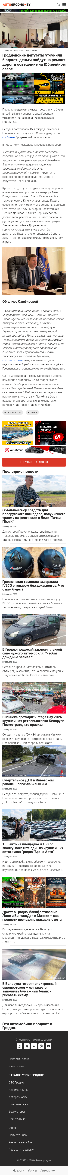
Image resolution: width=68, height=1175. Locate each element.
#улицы (32, 412)
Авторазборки (18, 1097)
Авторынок (47, 1170)
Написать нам (18, 1135)
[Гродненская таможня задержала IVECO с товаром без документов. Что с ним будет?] (34, 562)
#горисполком (12, 412)
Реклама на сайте (20, 1142)
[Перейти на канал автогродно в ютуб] (48, 1046)
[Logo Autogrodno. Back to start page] (16, 4)
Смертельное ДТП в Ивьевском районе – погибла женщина (28, 782)
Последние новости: (21, 471)
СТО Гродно (16, 1082)
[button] (58, 4)
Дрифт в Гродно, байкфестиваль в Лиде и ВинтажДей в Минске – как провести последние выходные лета (32, 916)
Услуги (32, 1170)
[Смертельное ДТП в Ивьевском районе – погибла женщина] (34, 760)
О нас (12, 1127)
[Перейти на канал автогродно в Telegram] (27, 1046)
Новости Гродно (19, 1059)
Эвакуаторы (17, 1111)
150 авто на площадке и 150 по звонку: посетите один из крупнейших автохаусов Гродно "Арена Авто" (32, 848)
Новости (18, 1170)
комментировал (12, 360)
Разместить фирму (21, 1149)
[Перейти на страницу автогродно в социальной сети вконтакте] (34, 1046)
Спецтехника (17, 1119)
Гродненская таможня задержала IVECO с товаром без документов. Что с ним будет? (33, 585)
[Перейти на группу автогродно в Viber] (41, 1046)
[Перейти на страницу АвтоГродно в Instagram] (19, 1046)
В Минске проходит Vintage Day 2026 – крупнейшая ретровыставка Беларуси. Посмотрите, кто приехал (33, 721)
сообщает (8, 137)
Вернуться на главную (34, 462)
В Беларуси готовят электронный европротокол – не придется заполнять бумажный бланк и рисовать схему (29, 989)
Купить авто (17, 1066)
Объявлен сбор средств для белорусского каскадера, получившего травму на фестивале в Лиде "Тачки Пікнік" (33, 516)
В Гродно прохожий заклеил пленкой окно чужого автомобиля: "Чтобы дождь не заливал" (32, 653)
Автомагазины (18, 1089)
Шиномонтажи (18, 1104)
